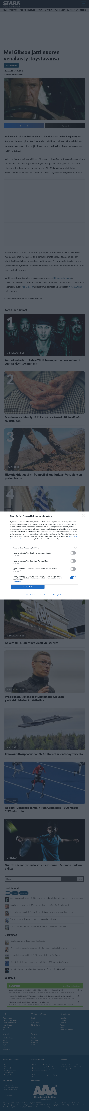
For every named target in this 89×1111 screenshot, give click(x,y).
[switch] (73, 553)
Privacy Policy (58, 595)
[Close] (84, 516)
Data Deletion (31, 595)
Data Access (44, 595)
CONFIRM (28, 587)
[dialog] (44, 555)
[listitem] (44, 548)
